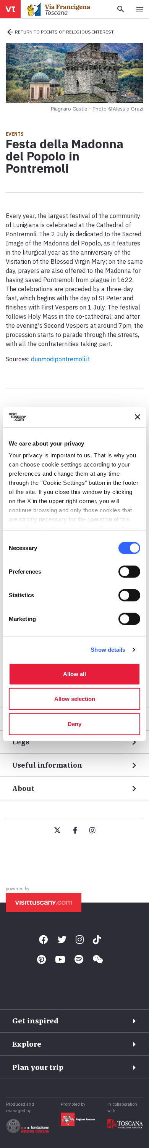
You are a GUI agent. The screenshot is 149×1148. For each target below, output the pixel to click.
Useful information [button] (47, 765)
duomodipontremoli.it (60, 359)
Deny (74, 723)
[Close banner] (137, 417)
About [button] (23, 788)
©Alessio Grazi (125, 109)
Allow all (74, 673)
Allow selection (74, 699)
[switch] (129, 571)
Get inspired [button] (35, 1021)
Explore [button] (26, 1044)
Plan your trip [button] (37, 1067)
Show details (108, 649)
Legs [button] (20, 742)
